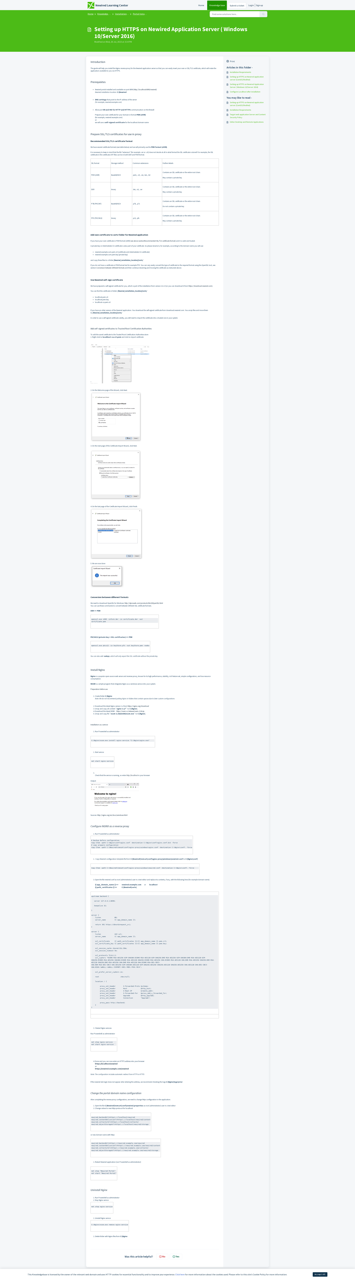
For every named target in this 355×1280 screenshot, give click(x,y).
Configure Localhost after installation (245, 91)
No (163, 1256)
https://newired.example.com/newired (112, 1069)
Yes (177, 1256)
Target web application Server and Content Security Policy (248, 116)
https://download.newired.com (200, 286)
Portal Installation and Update (147, 13)
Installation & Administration (129, 13)
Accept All (320, 1274)
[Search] (263, 14)
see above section (137, 241)
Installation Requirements (240, 72)
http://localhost (132, 775)
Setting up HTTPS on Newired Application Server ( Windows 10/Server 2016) (247, 85)
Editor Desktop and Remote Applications (247, 122)
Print (232, 61)
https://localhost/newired (106, 1064)
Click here (180, 1274)
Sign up (259, 5)
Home (201, 5)
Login (251, 5)
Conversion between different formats (110, 268)
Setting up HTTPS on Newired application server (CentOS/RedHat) (247, 78)
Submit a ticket (237, 5)
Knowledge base (217, 5)
